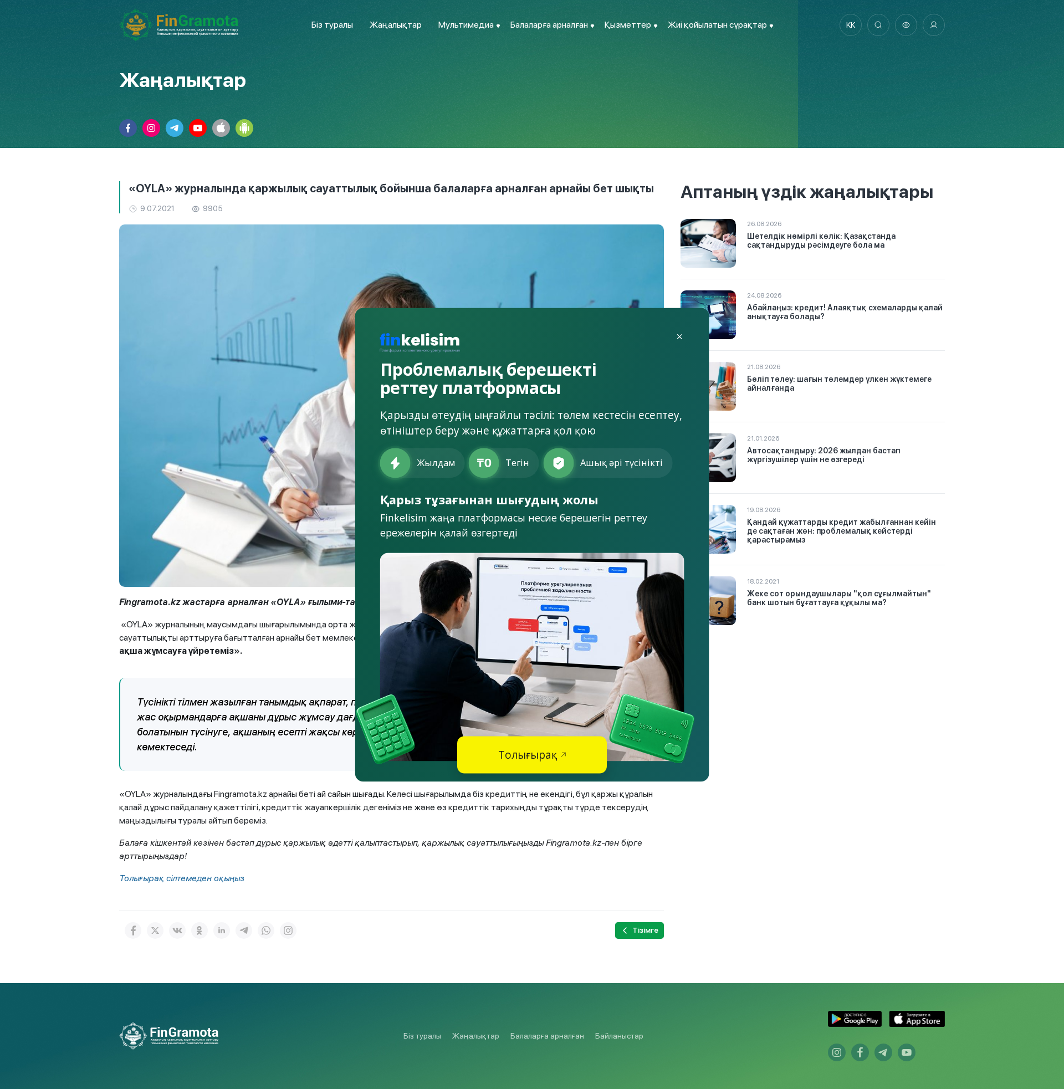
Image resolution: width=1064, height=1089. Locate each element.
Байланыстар (619, 1035)
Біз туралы (332, 24)
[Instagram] (288, 930)
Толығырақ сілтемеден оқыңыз (181, 878)
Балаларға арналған (547, 1035)
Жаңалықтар (396, 24)
